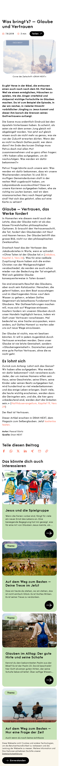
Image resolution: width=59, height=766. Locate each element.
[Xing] (32, 451)
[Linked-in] (25, 451)
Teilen (35, 33)
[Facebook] (3, 451)
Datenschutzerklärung (12, 754)
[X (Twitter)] (18, 451)
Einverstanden (18, 760)
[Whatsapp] (11, 451)
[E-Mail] (39, 451)
